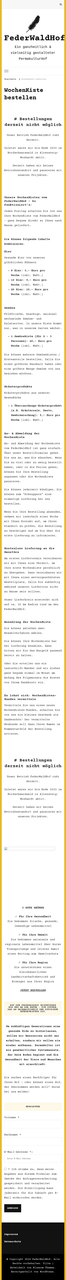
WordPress (47, 1272)
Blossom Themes (43, 1267)
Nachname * (12, 1134)
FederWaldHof (34, 38)
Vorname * (11, 1117)
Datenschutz (12, 1241)
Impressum (11, 1234)
